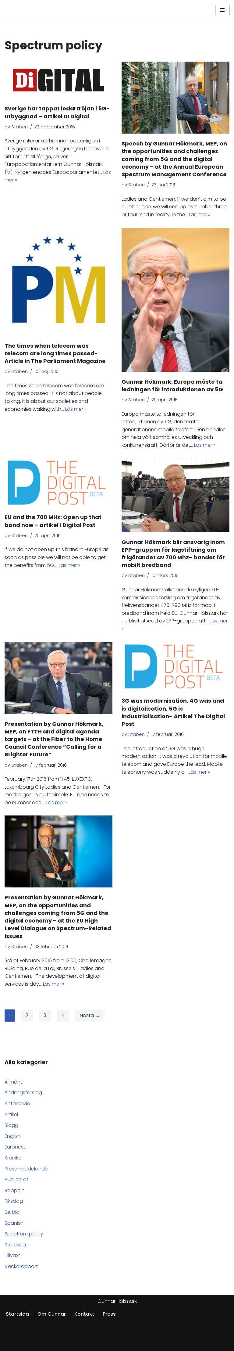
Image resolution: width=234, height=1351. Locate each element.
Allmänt (13, 1081)
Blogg (11, 1125)
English (13, 1136)
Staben (19, 127)
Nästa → (90, 1015)
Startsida (15, 1244)
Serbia (12, 1212)
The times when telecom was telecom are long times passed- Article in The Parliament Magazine (55, 353)
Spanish (14, 1223)
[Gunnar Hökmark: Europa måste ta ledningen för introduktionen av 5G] (175, 300)
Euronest (15, 1146)
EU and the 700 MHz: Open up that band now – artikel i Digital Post (53, 521)
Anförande (17, 1103)
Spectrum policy (24, 1233)
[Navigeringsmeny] (222, 10)
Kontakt (84, 1313)
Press (109, 1313)
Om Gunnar (51, 1313)
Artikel (11, 1114)
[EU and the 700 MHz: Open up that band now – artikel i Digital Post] (58, 482)
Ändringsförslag (23, 1092)
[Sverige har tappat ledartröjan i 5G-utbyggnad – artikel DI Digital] (58, 80)
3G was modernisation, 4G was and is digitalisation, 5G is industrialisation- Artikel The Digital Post (173, 712)
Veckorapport (21, 1266)
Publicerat (16, 1179)
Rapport (14, 1190)
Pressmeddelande (26, 1168)
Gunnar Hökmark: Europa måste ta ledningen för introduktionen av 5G (172, 385)
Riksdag (14, 1201)
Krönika (13, 1157)
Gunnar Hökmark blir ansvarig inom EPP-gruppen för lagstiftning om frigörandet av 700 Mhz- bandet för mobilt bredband (173, 553)
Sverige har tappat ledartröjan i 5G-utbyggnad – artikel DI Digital (57, 112)
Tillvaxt (12, 1255)
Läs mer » (199, 214)
